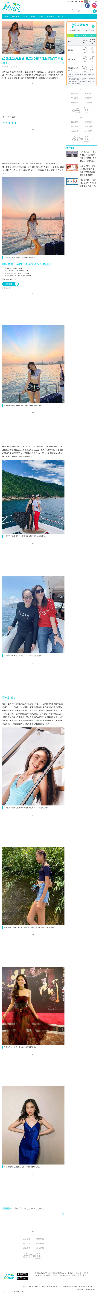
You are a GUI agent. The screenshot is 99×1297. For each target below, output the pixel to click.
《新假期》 (70, 1273)
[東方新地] (26, 7)
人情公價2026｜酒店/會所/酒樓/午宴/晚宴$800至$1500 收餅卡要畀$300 (87, 170)
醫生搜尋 (50, 16)
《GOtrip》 (78, 1273)
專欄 (41, 16)
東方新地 (5, 67)
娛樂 (33, 16)
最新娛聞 (5, 63)
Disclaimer (79, 1289)
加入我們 (61, 16)
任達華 (24, 1208)
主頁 (6, 16)
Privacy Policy (90, 1289)
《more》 (55, 1275)
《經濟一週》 (81, 1275)
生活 (25, 16)
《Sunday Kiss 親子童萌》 (68, 1275)
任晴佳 (15, 1208)
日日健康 (15, 16)
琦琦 (41, 1208)
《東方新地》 (47, 1275)
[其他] (63, 64)
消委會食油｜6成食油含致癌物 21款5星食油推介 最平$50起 (88, 183)
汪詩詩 (32, 1208)
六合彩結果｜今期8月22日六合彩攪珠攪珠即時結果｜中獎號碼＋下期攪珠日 (88, 156)
